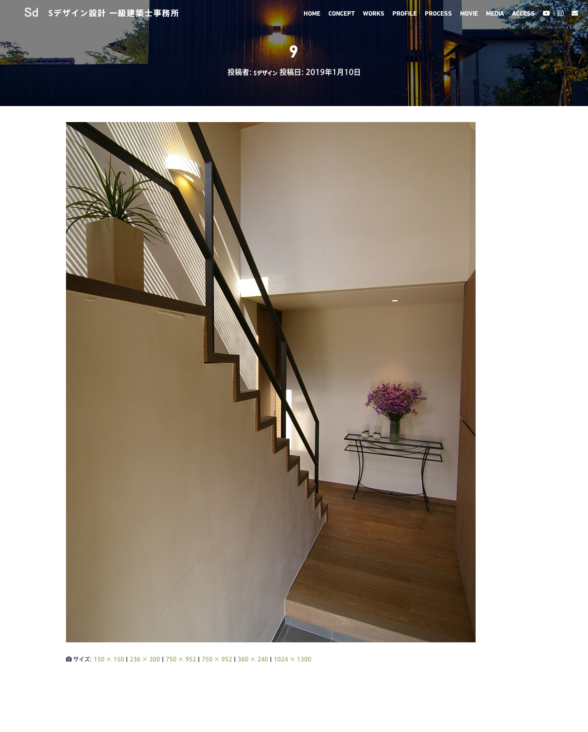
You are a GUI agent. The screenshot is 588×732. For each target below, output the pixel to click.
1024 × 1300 (292, 659)
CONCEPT (341, 14)
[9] (271, 382)
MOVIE (469, 14)
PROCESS (438, 14)
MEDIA (495, 14)
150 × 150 (109, 659)
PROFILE (404, 14)
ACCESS (523, 14)
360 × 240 (253, 659)
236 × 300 (145, 659)
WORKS (373, 14)
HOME (312, 14)
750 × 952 (181, 659)
